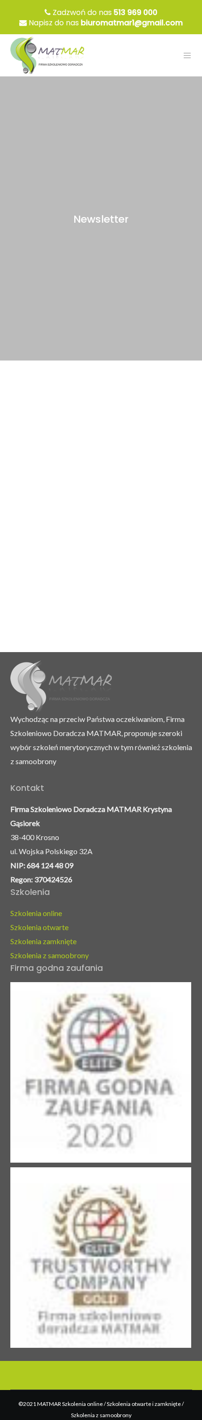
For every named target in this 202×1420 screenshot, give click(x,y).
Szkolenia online (36, 913)
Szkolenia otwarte (39, 927)
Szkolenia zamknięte (43, 941)
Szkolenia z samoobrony (49, 955)
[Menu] (184, 55)
